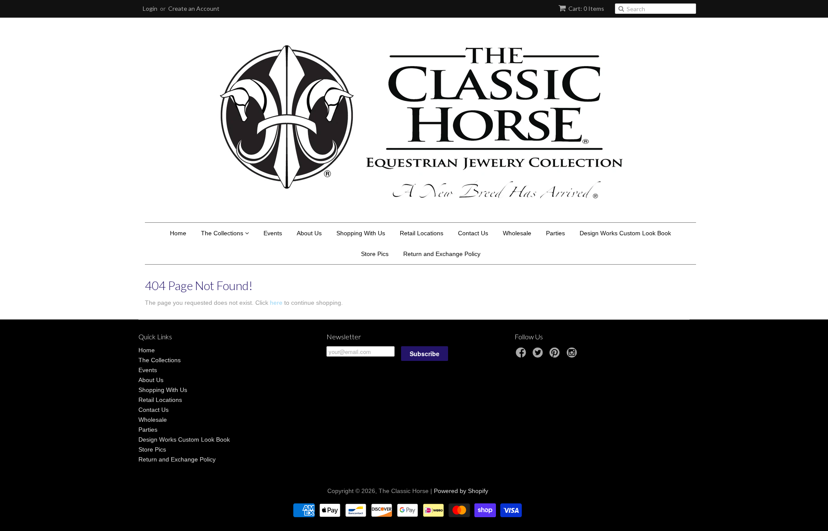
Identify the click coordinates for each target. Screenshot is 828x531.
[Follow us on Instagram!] (573, 355)
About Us (309, 233)
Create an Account (194, 8)
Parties (555, 233)
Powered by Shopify (461, 490)
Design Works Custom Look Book (625, 233)
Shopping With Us (360, 233)
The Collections (223, 233)
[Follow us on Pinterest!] (555, 355)
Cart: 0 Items (586, 8)
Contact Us (473, 233)
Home (178, 233)
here (276, 302)
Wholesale (517, 233)
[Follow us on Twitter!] (539, 355)
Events (272, 233)
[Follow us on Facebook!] (522, 355)
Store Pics (375, 253)
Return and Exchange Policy (441, 253)
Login (150, 8)
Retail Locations (421, 233)
